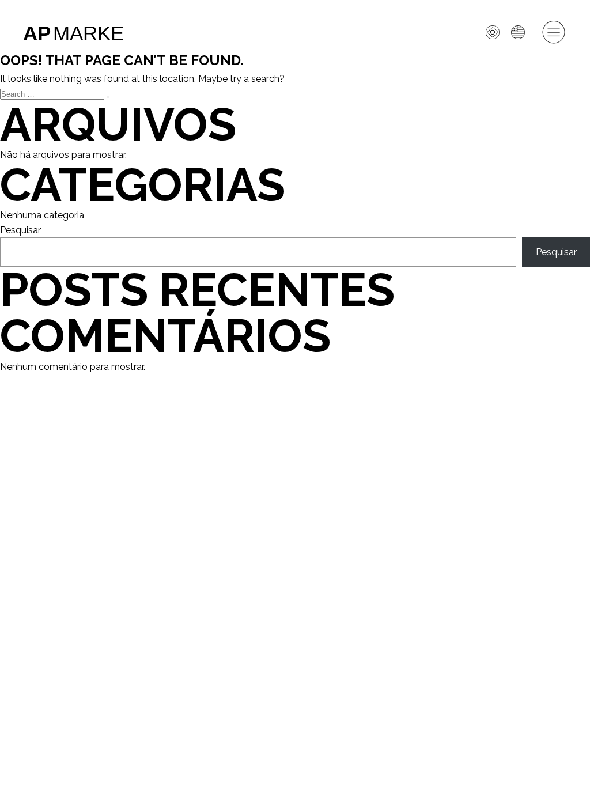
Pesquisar (20, 230)
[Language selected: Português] (491, 404)
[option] (520, 32)
